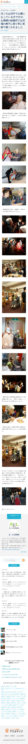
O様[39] (7, 700)
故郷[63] (3, 696)
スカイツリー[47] (15, 698)
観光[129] (8, 686)
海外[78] (14, 692)
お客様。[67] (3, 694)
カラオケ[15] (13, 709)
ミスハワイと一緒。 (11, 629)
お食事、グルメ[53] (16, 696)
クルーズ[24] (21, 705)
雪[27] (18, 702)
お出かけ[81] (8, 692)
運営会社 (7, 735)
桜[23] (9, 707)
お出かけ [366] (6, 671)
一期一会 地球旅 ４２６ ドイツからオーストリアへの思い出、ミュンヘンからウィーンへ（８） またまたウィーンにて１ (14, 605)
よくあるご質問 (19, 735)
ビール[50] (23, 696)
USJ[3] (2, 718)
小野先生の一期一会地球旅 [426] (11, 669)
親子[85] (3, 692)
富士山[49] (3, 698)
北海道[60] (8, 696)
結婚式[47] (22, 698)
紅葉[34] (18, 700)
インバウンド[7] (9, 715)
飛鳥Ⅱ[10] (14, 713)
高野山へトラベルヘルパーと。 (14, 652)
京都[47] (9, 698)
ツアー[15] (3, 711)
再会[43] (3, 700)
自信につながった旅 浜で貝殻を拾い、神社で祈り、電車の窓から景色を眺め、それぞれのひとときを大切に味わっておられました (14, 574)
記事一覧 (23, 551)
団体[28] (8, 702)
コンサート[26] (4, 705)
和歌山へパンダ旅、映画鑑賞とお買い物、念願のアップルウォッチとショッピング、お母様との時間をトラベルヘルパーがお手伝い (14, 615)
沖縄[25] (10, 705)
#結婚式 (6, 30)
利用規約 (12, 735)
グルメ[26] (23, 702)
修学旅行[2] (8, 718)
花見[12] (3, 713)
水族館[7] (15, 715)
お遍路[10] (8, 713)
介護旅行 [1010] (6, 666)
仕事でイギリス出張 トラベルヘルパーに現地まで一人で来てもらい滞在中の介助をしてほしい (16, 635)
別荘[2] (13, 718)
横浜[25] (15, 705)
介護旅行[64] (22, 694)
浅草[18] (7, 709)
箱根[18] (3, 709)
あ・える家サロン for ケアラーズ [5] (12, 677)
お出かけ (20, 6)
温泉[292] (3, 686)
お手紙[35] (13, 700)
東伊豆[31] (3, 702)
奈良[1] (17, 718)
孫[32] (23, 700)
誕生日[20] (20, 707)
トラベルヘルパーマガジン (10, 6)
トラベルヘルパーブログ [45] (10, 674)
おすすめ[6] (21, 715)
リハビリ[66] (10, 694)
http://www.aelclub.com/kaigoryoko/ (11, 549)
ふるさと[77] (20, 692)
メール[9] (19, 713)
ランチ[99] (14, 686)
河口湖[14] (9, 711)
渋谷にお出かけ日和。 (12, 641)
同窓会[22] (14, 707)
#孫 (2, 30)
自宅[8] (2, 715)
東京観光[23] (4, 707)
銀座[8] (23, 713)
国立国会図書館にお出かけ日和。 (15, 647)
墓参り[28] (14, 702)
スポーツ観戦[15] (20, 709)
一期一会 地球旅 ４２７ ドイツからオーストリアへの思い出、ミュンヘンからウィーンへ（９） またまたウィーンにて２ (14, 584)
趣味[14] (14, 711)
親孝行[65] (16, 694)
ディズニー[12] (20, 711)
